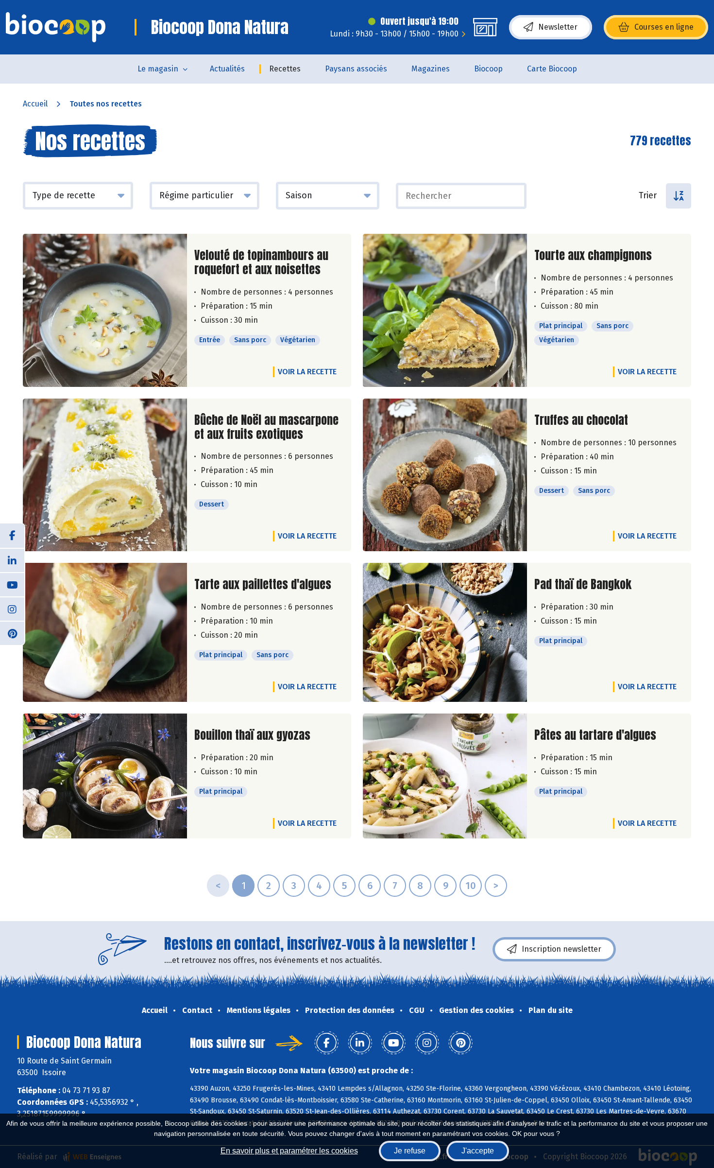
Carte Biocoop (552, 68)
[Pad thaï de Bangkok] (445, 632)
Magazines (430, 68)
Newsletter (558, 27)
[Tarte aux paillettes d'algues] (105, 632)
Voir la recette (307, 371)
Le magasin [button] (157, 68)
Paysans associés (356, 68)
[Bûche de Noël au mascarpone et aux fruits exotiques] (105, 475)
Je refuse (409, 1151)
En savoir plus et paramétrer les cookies (289, 1151)
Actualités (227, 68)
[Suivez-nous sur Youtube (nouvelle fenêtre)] (12, 584)
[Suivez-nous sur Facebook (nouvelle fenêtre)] (12, 535)
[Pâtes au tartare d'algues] (445, 776)
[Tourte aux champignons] (445, 310)
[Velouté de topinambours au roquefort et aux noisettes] (105, 310)
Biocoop (488, 68)
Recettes (285, 68)
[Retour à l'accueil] (55, 27)
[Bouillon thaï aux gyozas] (105, 776)
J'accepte (477, 1151)
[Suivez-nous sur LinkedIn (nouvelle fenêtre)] (12, 560)
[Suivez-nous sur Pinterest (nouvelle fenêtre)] (12, 633)
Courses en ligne (664, 27)
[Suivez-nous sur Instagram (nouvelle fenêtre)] (12, 608)
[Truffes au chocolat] (445, 475)
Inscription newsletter (561, 949)
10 (470, 885)
